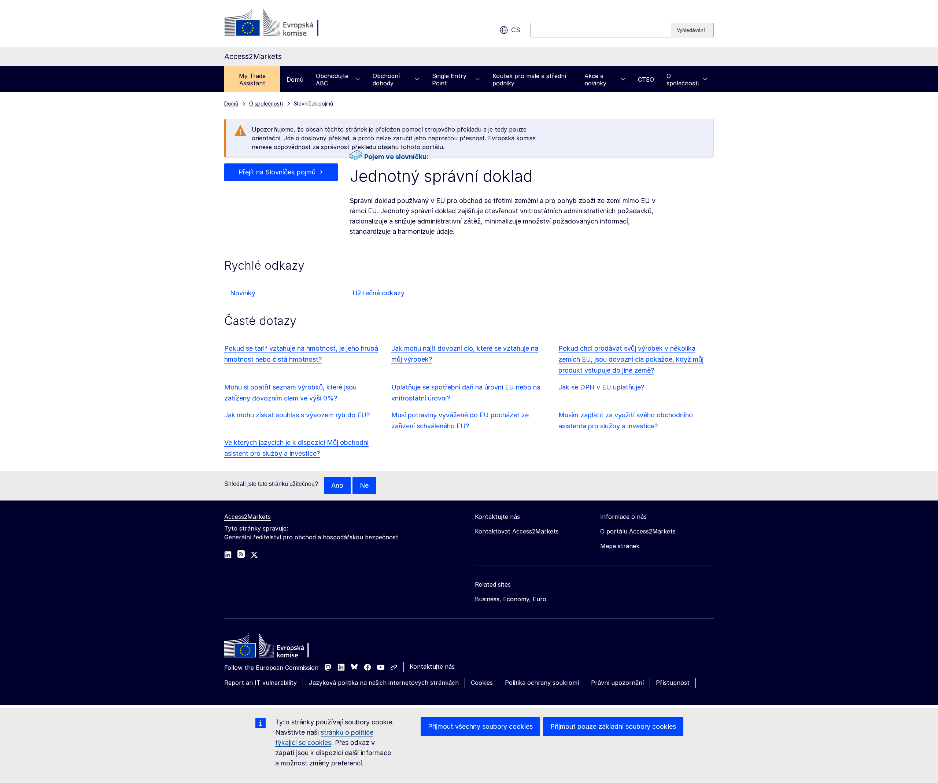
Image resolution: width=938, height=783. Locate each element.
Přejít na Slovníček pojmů (277, 172)
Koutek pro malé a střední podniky (529, 79)
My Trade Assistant (252, 79)
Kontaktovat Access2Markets (517, 531)
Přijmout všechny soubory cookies (480, 726)
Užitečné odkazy (378, 293)
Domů (295, 79)
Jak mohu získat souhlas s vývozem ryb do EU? (297, 415)
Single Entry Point (449, 79)
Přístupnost (673, 682)
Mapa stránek (619, 546)
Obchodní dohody (386, 79)
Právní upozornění (617, 682)
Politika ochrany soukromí (542, 682)
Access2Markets (247, 516)
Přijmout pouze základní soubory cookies (613, 726)
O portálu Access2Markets (638, 531)
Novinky (242, 293)
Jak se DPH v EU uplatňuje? (601, 387)
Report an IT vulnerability (260, 682)
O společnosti (682, 79)
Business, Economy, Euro (510, 599)
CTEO (646, 79)
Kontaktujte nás (432, 666)
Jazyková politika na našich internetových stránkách (384, 682)
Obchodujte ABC (332, 79)
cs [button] (515, 30)
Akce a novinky (595, 79)
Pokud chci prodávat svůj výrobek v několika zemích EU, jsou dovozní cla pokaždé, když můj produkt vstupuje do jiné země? (631, 359)
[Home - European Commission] (277, 647)
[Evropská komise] (283, 23)
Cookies (482, 682)
